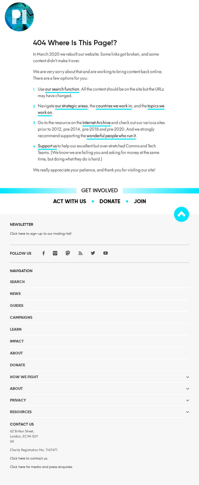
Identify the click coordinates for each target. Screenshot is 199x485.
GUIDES (16, 305)
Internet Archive (96, 122)
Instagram (55, 253)
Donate (110, 201)
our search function (62, 89)
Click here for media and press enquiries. (41, 467)
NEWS (15, 293)
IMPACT (17, 341)
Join (140, 201)
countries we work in (114, 106)
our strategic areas (71, 106)
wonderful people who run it (111, 136)
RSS (80, 253)
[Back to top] (181, 214)
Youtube (105, 253)
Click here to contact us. (29, 458)
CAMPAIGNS (21, 317)
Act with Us (69, 201)
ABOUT (16, 353)
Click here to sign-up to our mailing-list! (40, 234)
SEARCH (17, 281)
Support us (47, 146)
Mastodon (68, 253)
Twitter (93, 253)
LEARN (16, 329)
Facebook (42, 253)
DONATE (17, 365)
